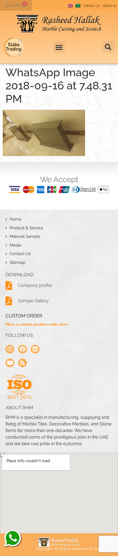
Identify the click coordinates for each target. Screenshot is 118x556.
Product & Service (26, 227)
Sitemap (17, 262)
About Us (110, 6)
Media (15, 245)
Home (15, 219)
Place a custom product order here (36, 324)
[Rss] (22, 363)
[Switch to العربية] (78, 5)
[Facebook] (22, 349)
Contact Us (91, 6)
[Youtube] (9, 363)
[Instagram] (9, 349)
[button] (108, 47)
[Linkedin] (35, 349)
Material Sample (25, 236)
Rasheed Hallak (12, 538)
